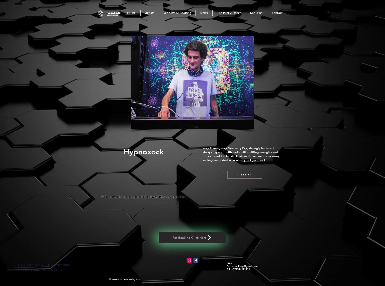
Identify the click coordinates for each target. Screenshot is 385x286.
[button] (244, 175)
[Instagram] (189, 260)
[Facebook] (196, 260)
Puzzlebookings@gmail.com (242, 266)
